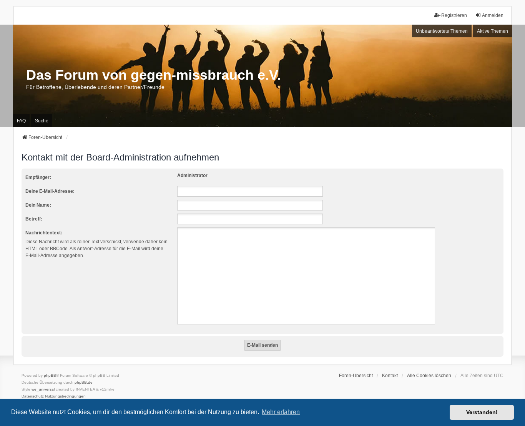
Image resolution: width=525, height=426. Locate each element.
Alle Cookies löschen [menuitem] (429, 375)
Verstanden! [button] (482, 412)
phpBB (50, 375)
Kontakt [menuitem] (390, 375)
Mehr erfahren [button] (281, 412)
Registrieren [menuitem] (454, 15)
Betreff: (33, 219)
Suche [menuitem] (41, 121)
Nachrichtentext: (43, 233)
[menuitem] (33, 396)
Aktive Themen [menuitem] (492, 31)
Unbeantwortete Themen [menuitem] (442, 31)
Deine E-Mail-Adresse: (50, 191)
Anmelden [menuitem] (492, 15)
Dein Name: (38, 205)
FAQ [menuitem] (21, 121)
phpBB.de (84, 382)
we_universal (43, 389)
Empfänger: (38, 177)
